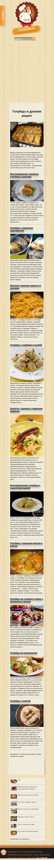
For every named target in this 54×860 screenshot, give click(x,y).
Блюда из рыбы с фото (25, 817)
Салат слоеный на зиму (26, 824)
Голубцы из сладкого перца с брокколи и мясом (26, 600)
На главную (41, 857)
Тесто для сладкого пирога (26, 802)
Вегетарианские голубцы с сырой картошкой (25, 486)
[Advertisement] (27, 73)
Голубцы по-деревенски (23, 653)
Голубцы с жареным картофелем (21, 229)
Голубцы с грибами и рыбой (26, 345)
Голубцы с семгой (20, 701)
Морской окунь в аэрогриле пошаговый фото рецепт (27, 788)
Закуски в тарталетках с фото (28, 795)
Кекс (19, 780)
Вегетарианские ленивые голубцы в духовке (24, 175)
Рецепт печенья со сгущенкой (28, 809)
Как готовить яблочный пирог (27, 831)
